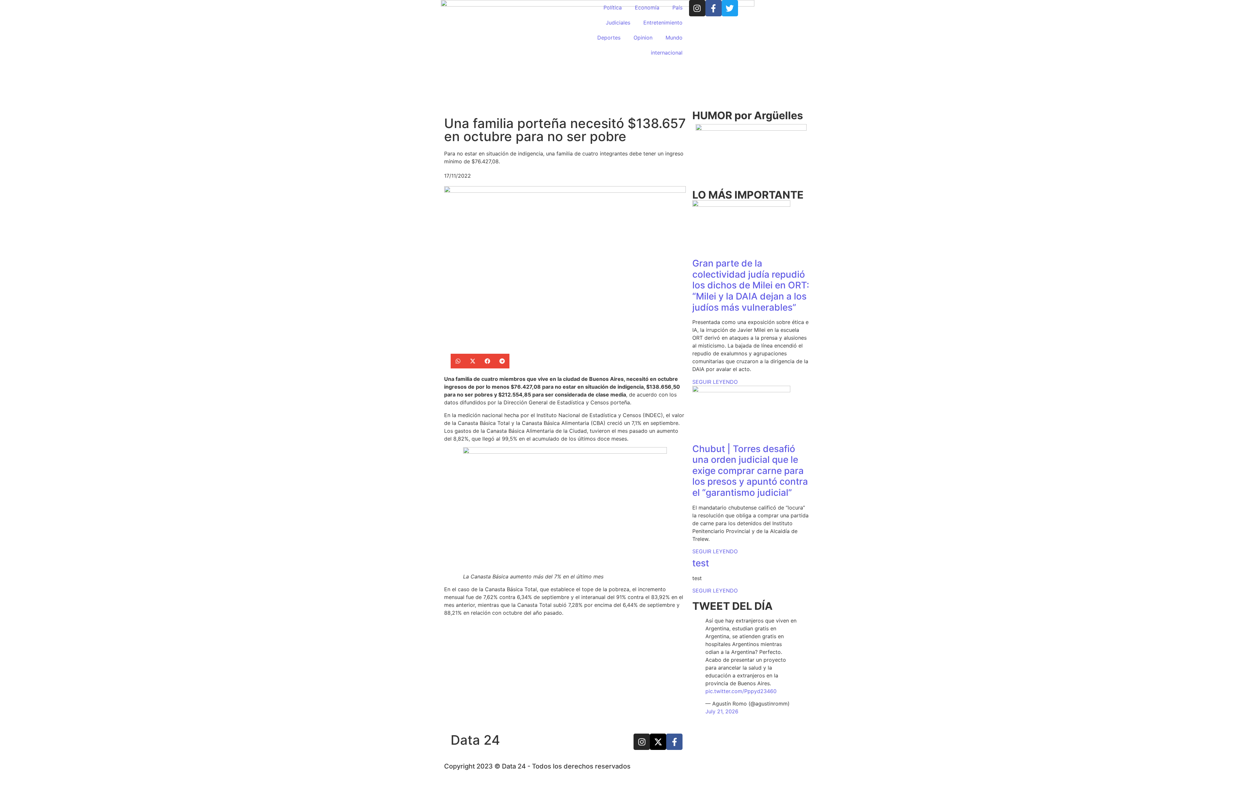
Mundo (674, 37)
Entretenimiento (663, 22)
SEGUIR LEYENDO (715, 382)
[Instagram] (697, 8)
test (700, 563)
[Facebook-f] (713, 8)
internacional (667, 52)
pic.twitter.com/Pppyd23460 (741, 691)
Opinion (643, 37)
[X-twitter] (658, 742)
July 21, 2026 (721, 711)
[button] (458, 361)
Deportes (608, 37)
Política (612, 7)
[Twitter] (730, 8)
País (677, 7)
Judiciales (618, 22)
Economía (647, 7)
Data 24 (475, 740)
